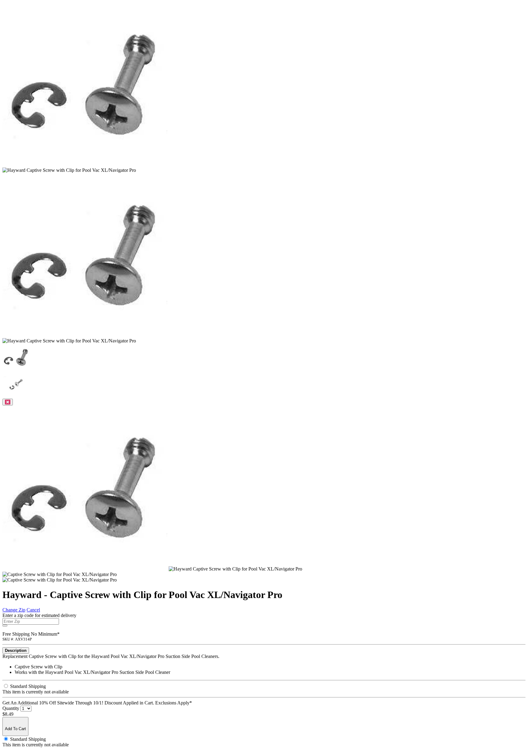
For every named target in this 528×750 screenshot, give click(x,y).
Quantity (10, 708)
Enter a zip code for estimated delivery (39, 615)
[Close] (7, 402)
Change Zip (13, 609)
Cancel (33, 609)
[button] (16, 369)
